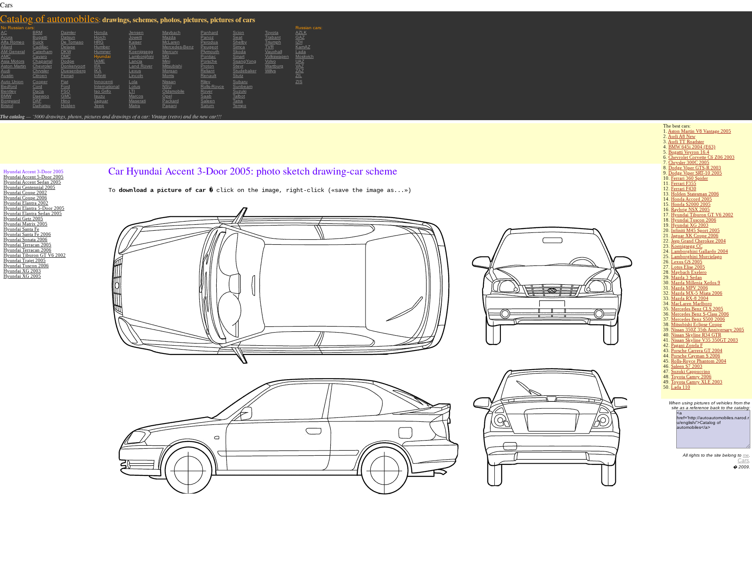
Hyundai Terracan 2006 (27, 249)
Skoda (239, 51)
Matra (134, 105)
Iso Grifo (102, 91)
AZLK (301, 32)
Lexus (135, 70)
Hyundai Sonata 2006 (25, 239)
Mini (166, 61)
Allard (6, 46)
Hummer (102, 51)
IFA (97, 66)
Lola (133, 81)
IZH (298, 42)
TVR (269, 46)
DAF (37, 100)
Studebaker (244, 70)
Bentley (8, 91)
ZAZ (299, 70)
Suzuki (239, 91)
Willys (270, 70)
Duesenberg (73, 70)
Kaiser (135, 42)
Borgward (10, 100)
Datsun (68, 37)
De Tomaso (72, 42)
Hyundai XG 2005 (22, 276)
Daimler (68, 32)
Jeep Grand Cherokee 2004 (698, 240)
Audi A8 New (681, 136)
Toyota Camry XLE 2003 (696, 381)
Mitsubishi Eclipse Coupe (696, 324)
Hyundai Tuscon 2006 (693, 219)
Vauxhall (273, 51)
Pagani (169, 105)
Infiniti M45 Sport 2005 (695, 230)
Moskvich (304, 56)
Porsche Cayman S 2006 (695, 355)
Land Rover (140, 66)
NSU (166, 86)
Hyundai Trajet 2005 (24, 260)
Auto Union (12, 81)
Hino (65, 100)
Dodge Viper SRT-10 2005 (695, 172)
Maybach (171, 32)
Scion (238, 32)
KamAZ (302, 46)
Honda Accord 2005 (691, 199)
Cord (37, 86)
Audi (5, 70)
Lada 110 (680, 387)
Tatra (238, 100)
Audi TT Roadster (686, 141)
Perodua (209, 42)
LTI (132, 91)
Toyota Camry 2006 (691, 376)
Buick (38, 42)
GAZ (300, 37)
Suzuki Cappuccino (690, 371)
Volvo (270, 61)
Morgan (170, 70)
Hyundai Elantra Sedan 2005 (32, 213)
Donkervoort (73, 66)
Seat (237, 37)
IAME (99, 61)
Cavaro (40, 56)
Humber (102, 46)
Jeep (99, 105)
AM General (13, 51)
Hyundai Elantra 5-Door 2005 (33, 208)
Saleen (208, 100)
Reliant (208, 70)
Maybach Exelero (689, 272)
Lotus (134, 86)
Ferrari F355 (683, 183)
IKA (97, 70)
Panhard (209, 32)
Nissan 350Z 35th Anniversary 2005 (707, 329)
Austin (7, 75)
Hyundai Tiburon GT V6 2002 (702, 214)
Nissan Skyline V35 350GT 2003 (704, 340)
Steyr (238, 66)
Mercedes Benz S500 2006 (698, 319)
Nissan (169, 81)
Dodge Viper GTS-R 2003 (694, 167)
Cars (743, 461)
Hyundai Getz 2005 (23, 218)
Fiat (64, 81)
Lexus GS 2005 (686, 261)
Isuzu (99, 96)
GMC (66, 96)
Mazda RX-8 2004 (689, 298)
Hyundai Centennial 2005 (29, 187)
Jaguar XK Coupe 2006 (694, 235)
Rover (206, 91)
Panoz (207, 37)
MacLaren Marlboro (691, 303)
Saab (206, 96)
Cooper (40, 81)
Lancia (135, 61)
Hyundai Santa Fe (21, 229)
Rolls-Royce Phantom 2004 (698, 360)
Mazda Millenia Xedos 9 (695, 282)
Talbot (239, 96)
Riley (205, 81)
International (106, 86)
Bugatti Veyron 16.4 (688, 152)
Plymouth (210, 51)
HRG (99, 42)
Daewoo (41, 96)
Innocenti (103, 81)
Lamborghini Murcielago (696, 256)
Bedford (9, 86)
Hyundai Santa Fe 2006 (27, 234)
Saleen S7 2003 (686, 366)
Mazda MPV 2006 (689, 287)
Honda (100, 32)
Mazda (169, 37)
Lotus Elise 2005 (688, 266)
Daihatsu (41, 105)
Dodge (67, 61)
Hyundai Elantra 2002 (25, 202)
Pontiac (208, 56)
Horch (100, 37)
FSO (65, 91)
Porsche (209, 61)
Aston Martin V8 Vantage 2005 (699, 131)
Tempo (239, 105)
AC (4, 32)
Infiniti (100, 75)
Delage (68, 46)
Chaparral (42, 61)
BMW (6, 96)
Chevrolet (42, 66)
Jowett (135, 37)
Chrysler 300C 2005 (688, 162)
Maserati (137, 100)
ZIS (298, 81)
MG (165, 56)
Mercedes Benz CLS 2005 (697, 308)
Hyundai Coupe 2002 (25, 192)
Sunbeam (242, 86)
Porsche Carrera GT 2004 (696, 350)
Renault (208, 75)
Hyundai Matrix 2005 (25, 223)
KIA (132, 46)
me (746, 455)
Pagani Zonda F (687, 345)
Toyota (272, 32)
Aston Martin (13, 66)
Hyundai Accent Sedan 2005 (32, 182)
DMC (65, 56)
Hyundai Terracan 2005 (27, 244)
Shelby (240, 42)
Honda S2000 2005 (691, 204)
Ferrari (67, 75)
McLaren (171, 42)
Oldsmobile (173, 91)
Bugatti (40, 37)
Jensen (136, 32)
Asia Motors (12, 61)
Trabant (273, 37)
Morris (168, 75)
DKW (66, 51)
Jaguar (101, 100)
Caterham (42, 51)
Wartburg (274, 66)
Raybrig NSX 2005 (690, 209)
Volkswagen (277, 56)
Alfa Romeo (12, 42)
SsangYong (244, 61)
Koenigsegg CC (686, 246)
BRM (37, 32)
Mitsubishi (172, 66)
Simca (239, 46)
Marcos (136, 96)
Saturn (207, 105)
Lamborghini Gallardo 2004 (699, 251)
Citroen (40, 75)
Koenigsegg (141, 51)
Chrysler (41, 70)
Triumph (273, 42)
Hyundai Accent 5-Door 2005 (33, 176)
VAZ (299, 66)
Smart (239, 56)
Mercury (170, 51)
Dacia (38, 91)
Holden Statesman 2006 (695, 193)
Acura (7, 37)
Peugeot (209, 46)
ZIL (298, 75)
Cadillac (40, 46)
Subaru (240, 81)
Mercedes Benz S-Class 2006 (700, 313)
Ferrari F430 (683, 188)
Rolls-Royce (212, 86)
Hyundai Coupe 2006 (25, 197)
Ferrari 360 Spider (689, 178)
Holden (68, 105)
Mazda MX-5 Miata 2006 (696, 293)
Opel (167, 96)
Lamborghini (141, 56)
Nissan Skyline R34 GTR (696, 334)
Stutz (238, 75)
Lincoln (136, 75)
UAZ (299, 61)
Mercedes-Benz (178, 46)
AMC (5, 56)
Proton (207, 66)
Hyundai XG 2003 (689, 225)
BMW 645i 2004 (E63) (691, 146)
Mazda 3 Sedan (686, 277)
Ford (65, 86)
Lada (300, 51)
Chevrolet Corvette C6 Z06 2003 (701, 157)
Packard (170, 100)
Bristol (7, 105)
